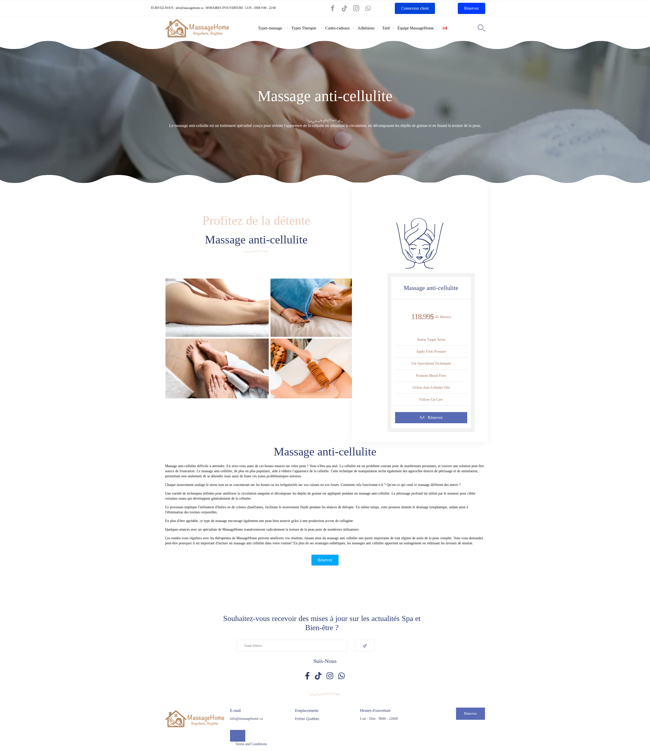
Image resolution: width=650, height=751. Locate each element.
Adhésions (366, 28)
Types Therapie (303, 28)
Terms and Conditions (251, 744)
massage (239, 543)
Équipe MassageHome (415, 28)
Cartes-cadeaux (337, 28)
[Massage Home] (197, 28)
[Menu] (237, 736)
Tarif (386, 28)
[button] (431, 417)
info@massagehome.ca (189, 8)
